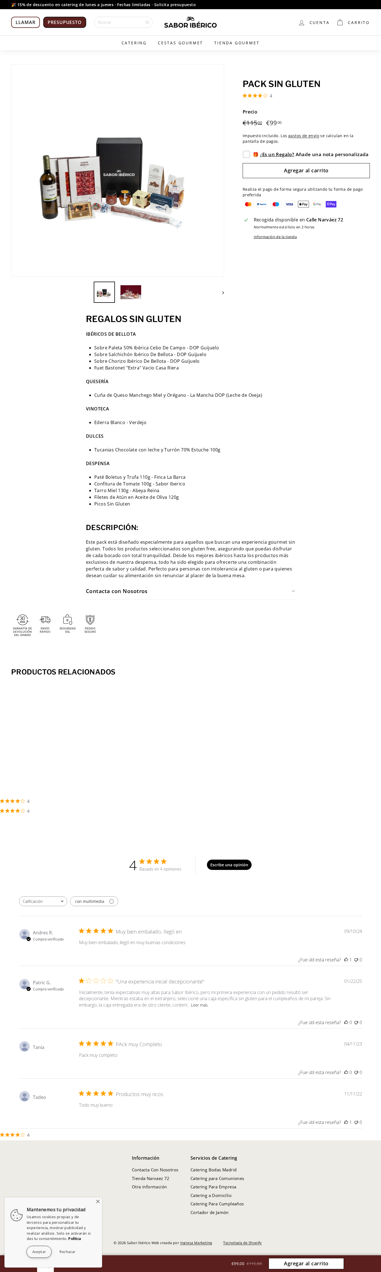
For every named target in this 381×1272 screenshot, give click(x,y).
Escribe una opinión (229, 864)
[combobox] (43, 901)
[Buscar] (147, 22)
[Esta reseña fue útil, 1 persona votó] (346, 960)
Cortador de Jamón (210, 1212)
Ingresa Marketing (196, 1242)
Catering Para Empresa (213, 1186)
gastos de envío (303, 135)
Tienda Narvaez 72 (151, 1178)
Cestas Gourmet (180, 42)
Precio (250, 112)
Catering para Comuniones (217, 1178)
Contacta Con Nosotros (155, 1169)
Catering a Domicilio (211, 1195)
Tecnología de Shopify (242, 1242)
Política (74, 1238)
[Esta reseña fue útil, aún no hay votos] (346, 1022)
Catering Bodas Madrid (214, 1169)
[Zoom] (117, 170)
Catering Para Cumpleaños (217, 1203)
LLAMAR (25, 22)
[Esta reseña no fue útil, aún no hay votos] (356, 960)
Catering (134, 42)
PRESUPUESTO (65, 22)
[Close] (98, 1201)
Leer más (199, 1005)
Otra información (149, 1186)
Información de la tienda (275, 236)
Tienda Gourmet (236, 42)
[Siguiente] (220, 292)
